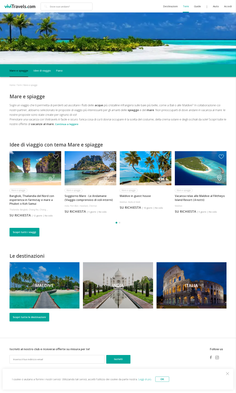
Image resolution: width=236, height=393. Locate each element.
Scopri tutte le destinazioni (29, 317)
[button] (116, 223)
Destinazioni (170, 6)
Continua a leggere (66, 124)
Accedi (228, 6)
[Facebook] (211, 357)
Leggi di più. (145, 379)
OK (162, 379)
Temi (186, 6)
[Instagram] (217, 357)
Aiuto (216, 6)
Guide (197, 6)
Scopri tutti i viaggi (24, 232)
